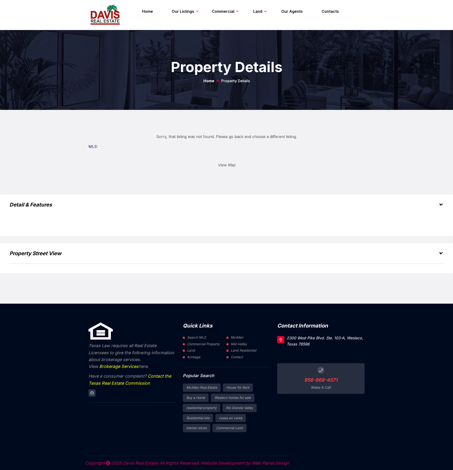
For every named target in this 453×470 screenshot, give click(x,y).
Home (147, 11)
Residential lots (198, 418)
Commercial (223, 11)
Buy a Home (195, 398)
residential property (201, 408)
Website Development (222, 463)
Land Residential (243, 350)
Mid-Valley (239, 344)
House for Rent (237, 387)
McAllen (237, 337)
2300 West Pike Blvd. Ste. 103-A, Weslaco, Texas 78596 (325, 341)
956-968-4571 (321, 380)
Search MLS (196, 337)
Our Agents (292, 11)
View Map (226, 165)
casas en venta (230, 418)
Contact (237, 357)
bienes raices (196, 428)
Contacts (330, 11)
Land (257, 11)
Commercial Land (229, 428)
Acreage (193, 357)
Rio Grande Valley (239, 408)
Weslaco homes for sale (232, 398)
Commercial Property (203, 344)
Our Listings (183, 11)
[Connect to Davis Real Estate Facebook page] (92, 393)
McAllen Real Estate (201, 387)
